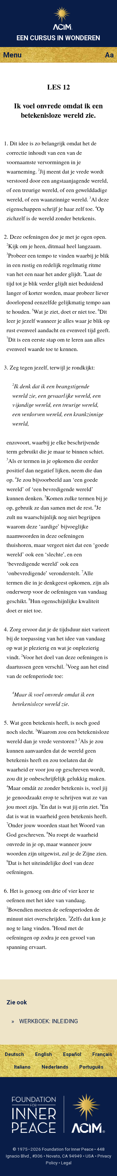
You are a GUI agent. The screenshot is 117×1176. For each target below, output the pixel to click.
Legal (66, 1162)
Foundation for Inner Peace (67, 1149)
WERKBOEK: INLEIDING (48, 1021)
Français (102, 1054)
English (43, 1054)
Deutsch (14, 1054)
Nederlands (55, 1067)
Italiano (22, 1067)
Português (91, 1067)
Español (72, 1054)
